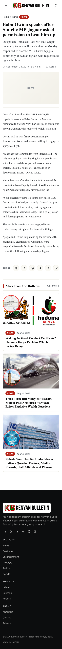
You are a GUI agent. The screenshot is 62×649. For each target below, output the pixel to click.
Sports (6, 574)
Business (8, 551)
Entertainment (11, 557)
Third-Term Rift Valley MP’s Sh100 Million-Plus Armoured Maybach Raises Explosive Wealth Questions (28, 403)
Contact (7, 617)
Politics (7, 568)
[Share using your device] (48, 268)
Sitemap (7, 593)
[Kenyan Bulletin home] (30, 5)
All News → (53, 285)
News (15, 16)
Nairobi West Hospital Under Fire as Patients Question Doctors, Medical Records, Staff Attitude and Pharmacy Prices (30, 465)
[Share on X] (16, 268)
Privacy (7, 623)
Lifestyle (7, 562)
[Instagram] (35, 531)
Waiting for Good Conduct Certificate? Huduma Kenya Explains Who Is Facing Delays (30, 342)
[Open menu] (6, 5)
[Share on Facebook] (24, 268)
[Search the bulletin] (56, 5)
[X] (11, 531)
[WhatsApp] (29, 531)
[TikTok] (17, 531)
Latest (6, 587)
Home (6, 16)
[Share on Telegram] (40, 268)
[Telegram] (23, 531)
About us (8, 611)
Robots (7, 598)
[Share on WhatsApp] (32, 268)
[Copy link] (56, 268)
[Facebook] (5, 531)
